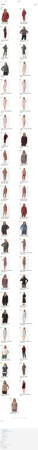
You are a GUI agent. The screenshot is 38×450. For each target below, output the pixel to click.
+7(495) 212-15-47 (4, 436)
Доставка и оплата (5, 429)
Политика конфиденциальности (7, 431)
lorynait (3, 443)
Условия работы (4, 430)
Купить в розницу (5, 433)
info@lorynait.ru (4, 439)
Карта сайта (4, 432)
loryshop (3, 441)
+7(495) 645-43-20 (4, 437)
